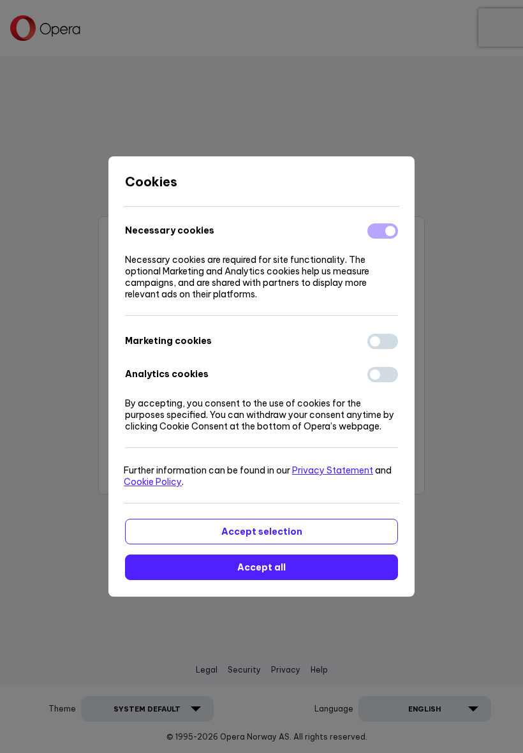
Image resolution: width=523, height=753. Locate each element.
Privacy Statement (332, 470)
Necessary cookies (169, 230)
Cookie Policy (153, 482)
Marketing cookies (168, 341)
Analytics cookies (167, 374)
